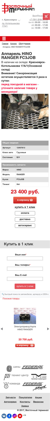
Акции (38, 398)
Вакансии (38, 402)
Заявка (25, 406)
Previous (2, 329)
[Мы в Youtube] (20, 416)
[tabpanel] (25, 111)
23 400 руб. (25, 192)
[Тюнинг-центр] (25, 377)
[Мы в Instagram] (14, 416)
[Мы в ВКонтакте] (4, 416)
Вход (35, 16)
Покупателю (25, 398)
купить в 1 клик (25, 207)
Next (48, 329)
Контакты (25, 402)
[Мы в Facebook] (9, 416)
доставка (25, 219)
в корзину (23, 200)
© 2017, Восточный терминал (33, 410)
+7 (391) (39, 20)
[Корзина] (46, 16)
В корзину (22, 345)
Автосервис (10, 402)
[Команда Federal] (25, 386)
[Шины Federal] (25, 368)
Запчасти (11, 398)
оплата (25, 213)
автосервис (25, 225)
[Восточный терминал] (25, 8)
